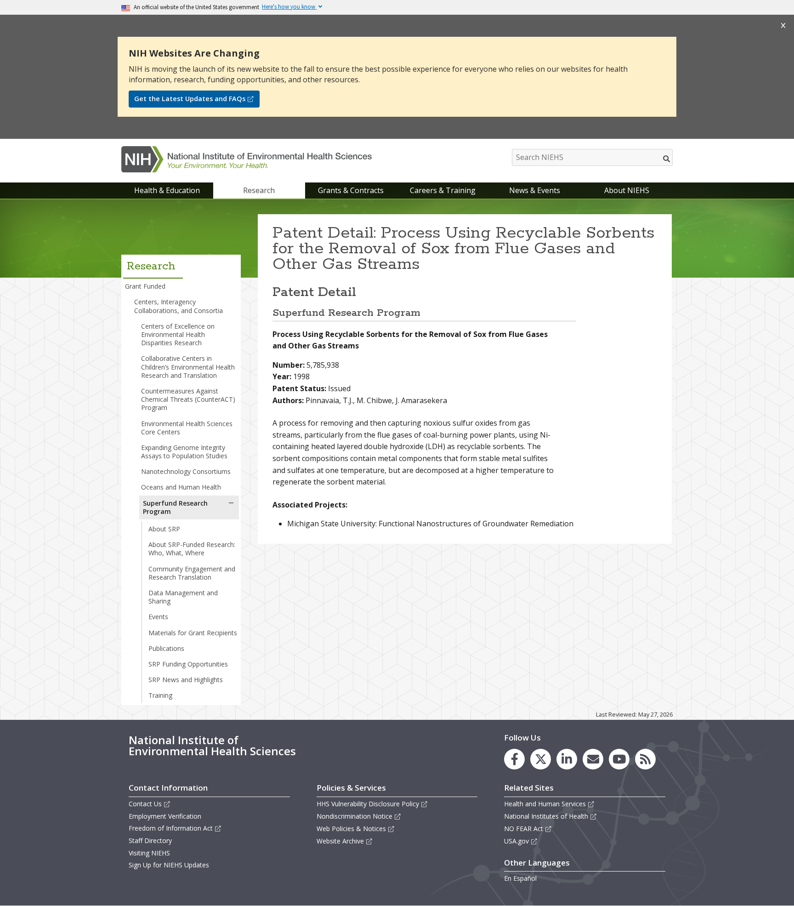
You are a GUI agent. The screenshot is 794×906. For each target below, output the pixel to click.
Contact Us (145, 803)
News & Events (534, 190)
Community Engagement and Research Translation (191, 572)
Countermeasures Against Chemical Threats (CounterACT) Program (188, 399)
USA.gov (516, 841)
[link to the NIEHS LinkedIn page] (566, 759)
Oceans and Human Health (181, 487)
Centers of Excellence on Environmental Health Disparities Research (178, 334)
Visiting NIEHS (149, 853)
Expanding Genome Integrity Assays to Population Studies (184, 451)
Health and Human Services (545, 803)
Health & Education (167, 190)
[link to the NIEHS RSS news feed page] (645, 759)
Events (158, 616)
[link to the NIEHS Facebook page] (514, 759)
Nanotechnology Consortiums (186, 471)
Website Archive (340, 841)
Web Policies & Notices (351, 828)
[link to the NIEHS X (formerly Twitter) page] (540, 759)
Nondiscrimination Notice (354, 816)
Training (160, 695)
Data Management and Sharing (183, 596)
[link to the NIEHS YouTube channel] (619, 759)
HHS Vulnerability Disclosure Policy (368, 803)
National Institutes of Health (546, 816)
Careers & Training (443, 190)
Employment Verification (165, 816)
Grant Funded (145, 286)
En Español (520, 878)
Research (259, 190)
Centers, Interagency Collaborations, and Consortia (178, 305)
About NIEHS (626, 190)
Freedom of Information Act (171, 828)
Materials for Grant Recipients (192, 632)
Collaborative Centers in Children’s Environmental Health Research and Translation (188, 366)
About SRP (164, 528)
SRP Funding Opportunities (188, 664)
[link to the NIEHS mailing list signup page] (593, 759)
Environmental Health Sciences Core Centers (187, 427)
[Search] (667, 158)
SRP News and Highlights (185, 679)
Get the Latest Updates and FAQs (189, 98)
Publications (166, 648)
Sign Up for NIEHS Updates (169, 864)
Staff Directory (150, 840)
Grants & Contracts (351, 190)
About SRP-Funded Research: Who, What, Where (191, 548)
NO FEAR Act (523, 828)
